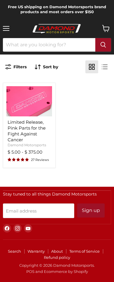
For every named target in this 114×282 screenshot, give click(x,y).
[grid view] (91, 66)
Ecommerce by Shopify (66, 271)
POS (30, 271)
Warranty (36, 251)
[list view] (104, 66)
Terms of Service (84, 251)
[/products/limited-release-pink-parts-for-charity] (29, 101)
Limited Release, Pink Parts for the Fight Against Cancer (27, 130)
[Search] (103, 45)
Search (14, 251)
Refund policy (57, 257)
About (57, 251)
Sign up (91, 210)
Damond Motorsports (27, 145)
